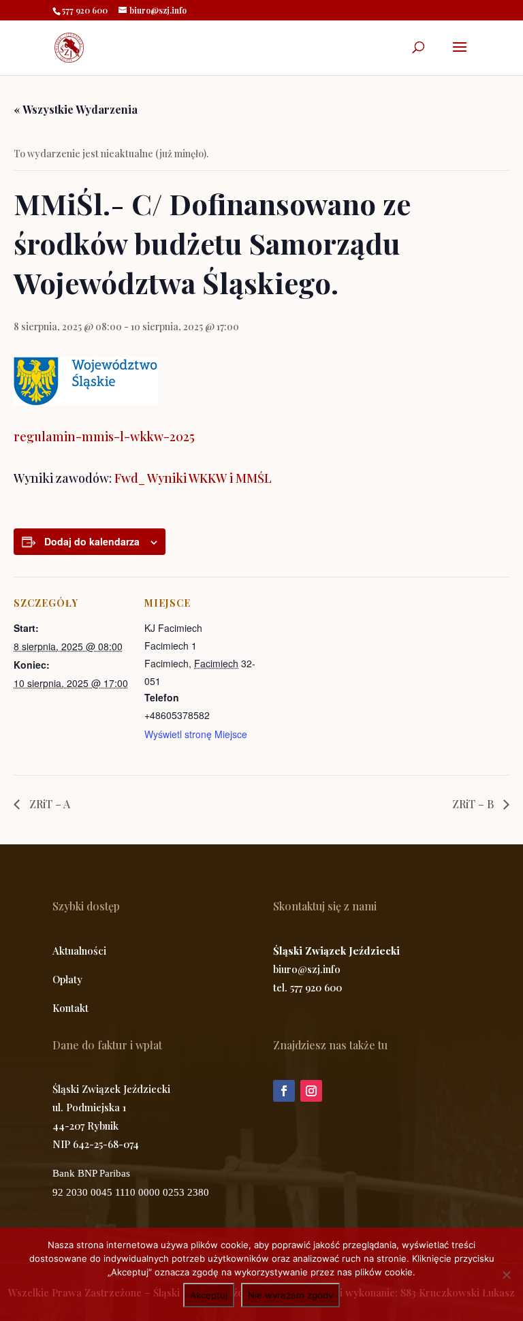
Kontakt (70, 1008)
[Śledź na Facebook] (284, 1091)
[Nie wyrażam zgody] (506, 1275)
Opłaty (67, 979)
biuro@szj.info (306, 969)
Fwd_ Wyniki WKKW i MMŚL (193, 478)
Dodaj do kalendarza (92, 541)
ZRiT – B (474, 804)
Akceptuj (208, 1295)
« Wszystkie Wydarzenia (76, 109)
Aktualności (79, 950)
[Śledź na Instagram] (311, 1091)
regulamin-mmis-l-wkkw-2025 (104, 436)
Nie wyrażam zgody (290, 1295)
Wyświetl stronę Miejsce (195, 734)
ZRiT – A (48, 804)
